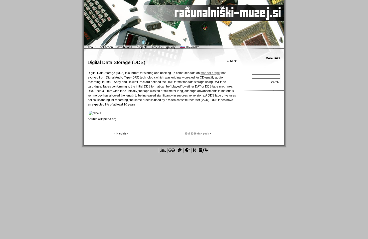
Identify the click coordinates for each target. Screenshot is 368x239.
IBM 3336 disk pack (197, 133)
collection (106, 47)
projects (142, 47)
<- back (232, 61)
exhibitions (124, 47)
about (91, 47)
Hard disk (122, 133)
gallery (170, 47)
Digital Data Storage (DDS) (116, 62)
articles (157, 47)
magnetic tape (210, 73)
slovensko (192, 47)
